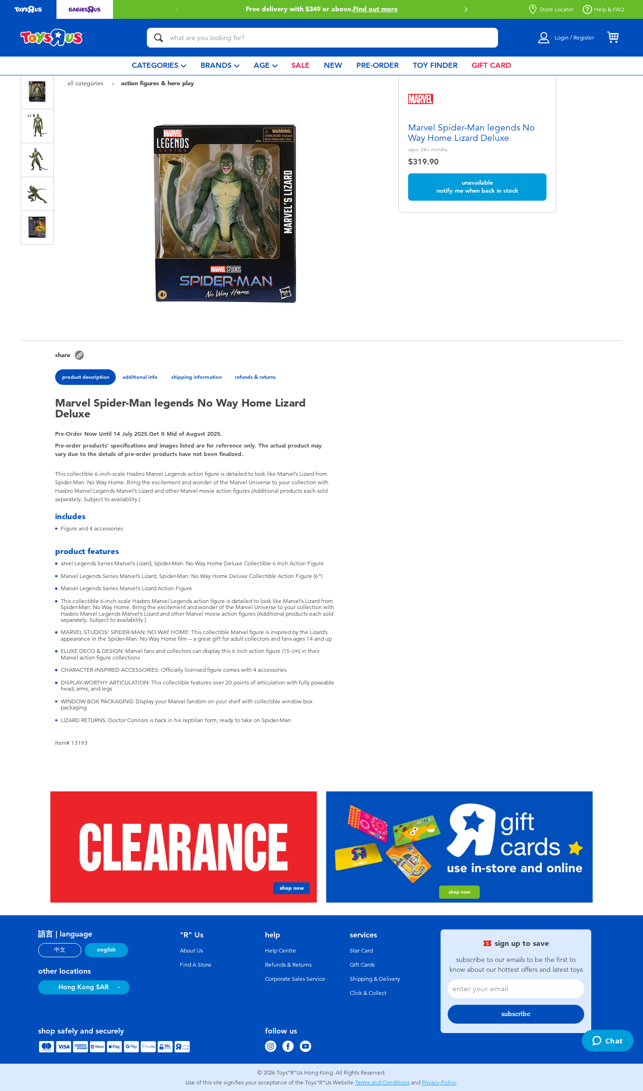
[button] (466, 9)
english (106, 949)
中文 (59, 949)
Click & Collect (368, 993)
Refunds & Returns (288, 964)
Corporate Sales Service (295, 979)
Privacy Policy (439, 1082)
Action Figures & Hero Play (157, 83)
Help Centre (280, 950)
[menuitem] (159, 66)
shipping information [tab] (196, 377)
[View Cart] (613, 37)
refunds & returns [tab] (255, 377)
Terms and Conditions (382, 1082)
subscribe (515, 1014)
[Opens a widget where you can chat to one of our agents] (607, 1041)
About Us (191, 950)
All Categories (86, 83)
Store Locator (556, 9)
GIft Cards (362, 964)
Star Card (361, 950)
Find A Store (195, 964)
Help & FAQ (609, 9)
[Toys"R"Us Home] (52, 38)
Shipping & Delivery (375, 979)
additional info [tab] (140, 377)
